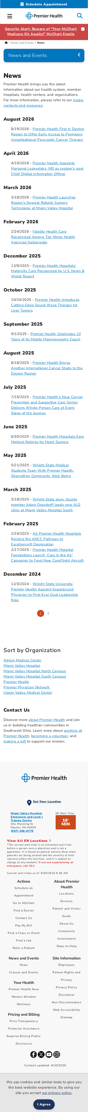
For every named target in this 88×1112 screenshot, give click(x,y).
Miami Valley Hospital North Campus (35, 671)
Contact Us (23, 918)
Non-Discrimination (66, 1002)
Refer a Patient (24, 948)
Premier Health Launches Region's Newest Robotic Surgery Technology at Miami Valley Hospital (43, 202)
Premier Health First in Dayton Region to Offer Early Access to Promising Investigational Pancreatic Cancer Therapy (47, 134)
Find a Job (23, 940)
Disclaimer (67, 995)
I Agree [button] (44, 1104)
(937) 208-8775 (22, 831)
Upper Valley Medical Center (28, 692)
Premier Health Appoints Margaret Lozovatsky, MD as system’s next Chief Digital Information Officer (47, 168)
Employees (66, 965)
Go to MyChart (23, 903)
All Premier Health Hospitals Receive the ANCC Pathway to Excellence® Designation (46, 539)
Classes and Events (23, 972)
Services (66, 901)
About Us (66, 923)
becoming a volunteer (49, 736)
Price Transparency (24, 1021)
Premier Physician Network (27, 687)
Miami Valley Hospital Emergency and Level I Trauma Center (27, 817)
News (24, 965)
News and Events (22, 43)
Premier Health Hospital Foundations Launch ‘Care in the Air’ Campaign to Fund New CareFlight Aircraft (47, 555)
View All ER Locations (28, 841)
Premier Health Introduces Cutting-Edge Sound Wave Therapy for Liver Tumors (45, 305)
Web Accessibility (66, 1010)
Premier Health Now (24, 989)
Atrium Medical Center (23, 660)
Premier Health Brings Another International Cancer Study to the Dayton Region (47, 368)
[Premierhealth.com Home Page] (6, 43)
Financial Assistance (23, 1028)
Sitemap (67, 1017)
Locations (66, 894)
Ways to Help (67, 946)
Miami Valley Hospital (22, 665)
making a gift (15, 741)
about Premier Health (47, 719)
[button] (9, 15)
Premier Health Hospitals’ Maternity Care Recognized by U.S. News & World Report (47, 271)
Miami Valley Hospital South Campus (35, 676)
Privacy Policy (66, 987)
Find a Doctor (24, 910)
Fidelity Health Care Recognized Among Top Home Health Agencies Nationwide (43, 237)
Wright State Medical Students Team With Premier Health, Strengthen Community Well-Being (42, 470)
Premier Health (16, 681)
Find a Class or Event (24, 933)
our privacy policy (57, 1092)
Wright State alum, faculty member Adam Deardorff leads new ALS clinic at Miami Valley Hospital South (45, 504)
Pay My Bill (23, 925)
